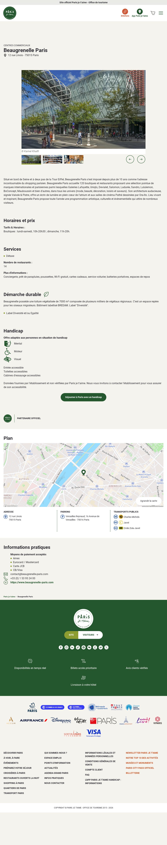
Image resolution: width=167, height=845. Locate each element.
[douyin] (95, 647)
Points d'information (57, 763)
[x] (106, 647)
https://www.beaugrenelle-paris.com (31, 582)
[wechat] (89, 647)
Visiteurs (88, 635)
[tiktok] (78, 647)
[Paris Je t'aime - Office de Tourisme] (9, 13)
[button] (130, 159)
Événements (11, 763)
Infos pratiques (54, 778)
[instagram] (66, 647)
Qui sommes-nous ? (55, 753)
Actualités (51, 768)
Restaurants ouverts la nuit (21, 778)
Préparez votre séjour (17, 768)
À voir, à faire (12, 758)
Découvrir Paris (13, 753)
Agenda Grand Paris (56, 773)
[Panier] (152, 13)
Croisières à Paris (14, 773)
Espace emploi (52, 758)
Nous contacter (54, 783)
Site (71, 635)
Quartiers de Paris (15, 788)
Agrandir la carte (148, 501)
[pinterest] (84, 647)
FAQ (87, 774)
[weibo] (101, 647)
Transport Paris (14, 793)
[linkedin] (72, 647)
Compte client (94, 769)
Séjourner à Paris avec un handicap (83, 397)
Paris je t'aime (9, 597)
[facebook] (61, 647)
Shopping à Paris (14, 783)
